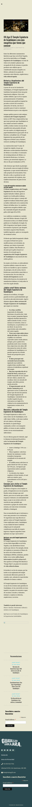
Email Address (10, 720)
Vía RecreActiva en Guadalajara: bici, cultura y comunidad (16, 700)
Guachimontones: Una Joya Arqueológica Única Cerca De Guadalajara (16, 685)
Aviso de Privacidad (7, 759)
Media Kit (4, 755)
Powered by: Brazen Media (16, 805)
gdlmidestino (7, 49)
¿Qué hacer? (18, 47)
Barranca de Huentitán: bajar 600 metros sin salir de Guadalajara (16, 670)
